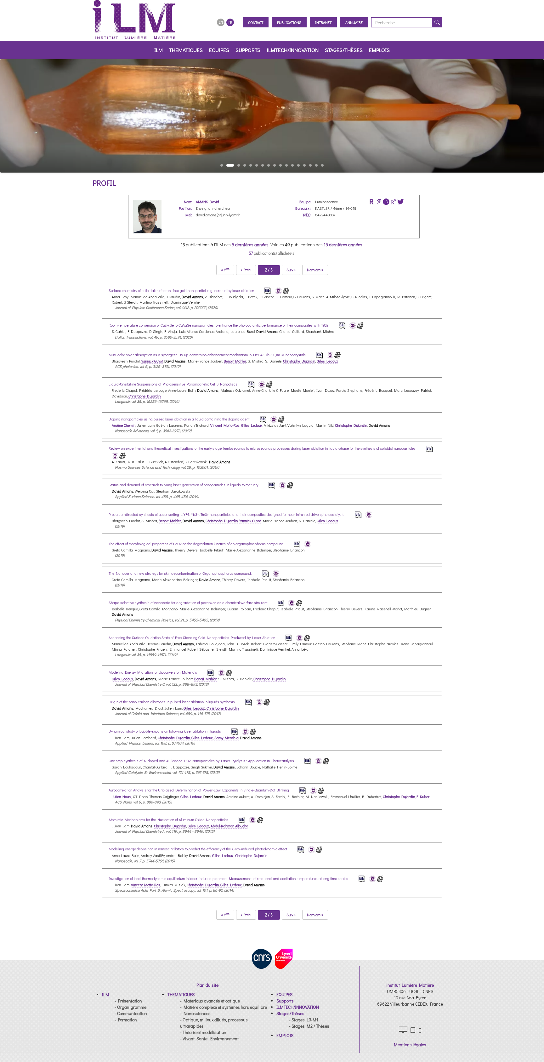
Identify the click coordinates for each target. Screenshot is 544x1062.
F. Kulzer (422, 796)
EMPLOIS (379, 50)
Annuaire (354, 22)
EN (221, 22)
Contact (255, 22)
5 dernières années (250, 245)
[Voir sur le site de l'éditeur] (286, 290)
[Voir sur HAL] (277, 290)
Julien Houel (121, 796)
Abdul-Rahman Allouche (229, 825)
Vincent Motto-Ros (225, 425)
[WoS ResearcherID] (371, 201)
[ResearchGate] (393, 201)
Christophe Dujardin (299, 360)
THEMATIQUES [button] (186, 50)
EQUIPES (219, 50)
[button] (105, 994)
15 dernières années (343, 245)
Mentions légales (410, 1045)
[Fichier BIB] (263, 290)
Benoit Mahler (235, 360)
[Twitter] (400, 201)
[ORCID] (386, 201)
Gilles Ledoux (327, 360)
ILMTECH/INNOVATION (293, 50)
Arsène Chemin (123, 425)
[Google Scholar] (379, 201)
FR (230, 22)
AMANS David (207, 201)
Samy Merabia (226, 737)
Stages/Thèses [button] (344, 50)
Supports (247, 50)
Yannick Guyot (152, 360)
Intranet (323, 22)
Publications (289, 22)
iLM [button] (158, 50)
